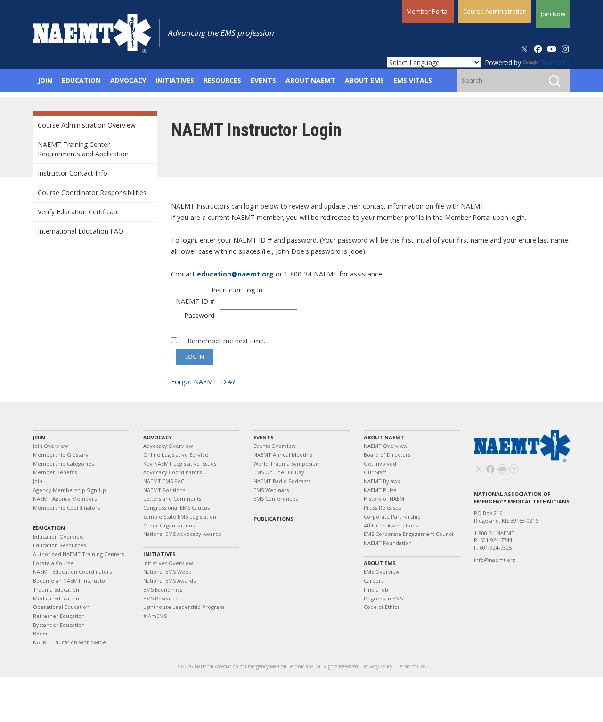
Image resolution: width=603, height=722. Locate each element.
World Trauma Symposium (287, 463)
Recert (41, 633)
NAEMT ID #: (198, 301)
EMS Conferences (275, 498)
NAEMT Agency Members (65, 498)
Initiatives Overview (168, 563)
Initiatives (159, 554)
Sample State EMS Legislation (179, 516)
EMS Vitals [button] (412, 80)
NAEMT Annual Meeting (282, 454)
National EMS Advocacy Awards (182, 533)
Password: (202, 315)
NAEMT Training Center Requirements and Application (83, 149)
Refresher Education (59, 615)
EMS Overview (382, 571)
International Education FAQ (80, 231)
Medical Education (56, 598)
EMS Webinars (271, 490)
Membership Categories (63, 463)
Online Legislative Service (175, 454)
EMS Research (161, 598)
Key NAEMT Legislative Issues (179, 463)
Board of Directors (387, 454)
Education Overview (58, 536)
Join (39, 437)
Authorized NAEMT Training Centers (78, 554)
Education (49, 527)
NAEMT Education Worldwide (69, 642)
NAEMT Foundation (388, 542)
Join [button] (45, 80)
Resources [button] (222, 80)
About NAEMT (384, 437)
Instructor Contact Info (72, 173)
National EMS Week (167, 571)
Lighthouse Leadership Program (183, 606)
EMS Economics (162, 589)
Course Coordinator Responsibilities (92, 192)
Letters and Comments (172, 498)
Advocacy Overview (168, 445)
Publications (273, 518)
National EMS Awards (169, 580)
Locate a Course (53, 563)
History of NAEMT (385, 498)
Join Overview (50, 445)
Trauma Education (56, 589)
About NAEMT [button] (310, 80)
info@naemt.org (494, 559)
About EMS (380, 563)
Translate (554, 62)
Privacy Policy (378, 666)
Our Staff (375, 472)
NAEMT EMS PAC (163, 481)
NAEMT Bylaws (382, 481)
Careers (373, 580)
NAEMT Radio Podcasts (281, 481)
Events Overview (274, 445)
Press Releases (382, 507)
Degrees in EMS (383, 598)
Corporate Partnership (392, 516)
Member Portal (428, 11)
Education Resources (59, 545)
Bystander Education (59, 624)
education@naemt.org (235, 273)
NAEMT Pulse (380, 490)
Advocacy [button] (128, 80)
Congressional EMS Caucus (176, 507)
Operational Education (61, 606)
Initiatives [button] (174, 80)
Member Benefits (55, 472)
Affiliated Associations (391, 525)
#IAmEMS (155, 615)
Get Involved (380, 463)
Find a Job (376, 589)
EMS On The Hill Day (278, 472)
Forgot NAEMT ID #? (203, 381)
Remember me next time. (223, 340)
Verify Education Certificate (79, 211)
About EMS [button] (364, 80)
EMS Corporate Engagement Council (409, 533)
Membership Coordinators (66, 507)
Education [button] (81, 80)
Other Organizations (169, 525)
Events (263, 437)
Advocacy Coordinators (172, 472)
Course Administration (495, 11)
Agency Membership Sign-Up (69, 490)
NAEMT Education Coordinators (72, 571)
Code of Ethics (381, 606)
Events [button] (263, 80)
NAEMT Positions (164, 490)
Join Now (553, 13)
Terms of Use (411, 666)
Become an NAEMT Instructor (70, 580)
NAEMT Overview (385, 445)
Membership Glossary (61, 454)
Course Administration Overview (87, 125)
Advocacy (157, 437)
